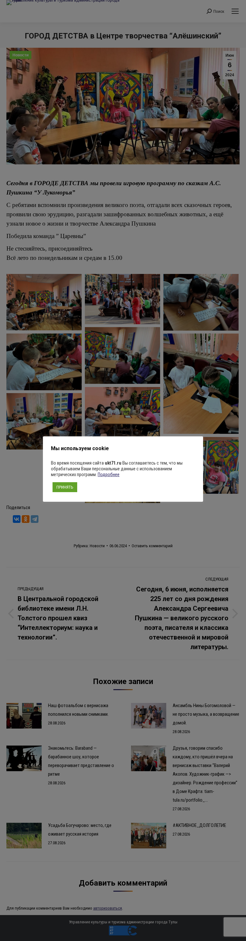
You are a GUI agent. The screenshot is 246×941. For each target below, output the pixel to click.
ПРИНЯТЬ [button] (64, 487)
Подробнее (108, 474)
